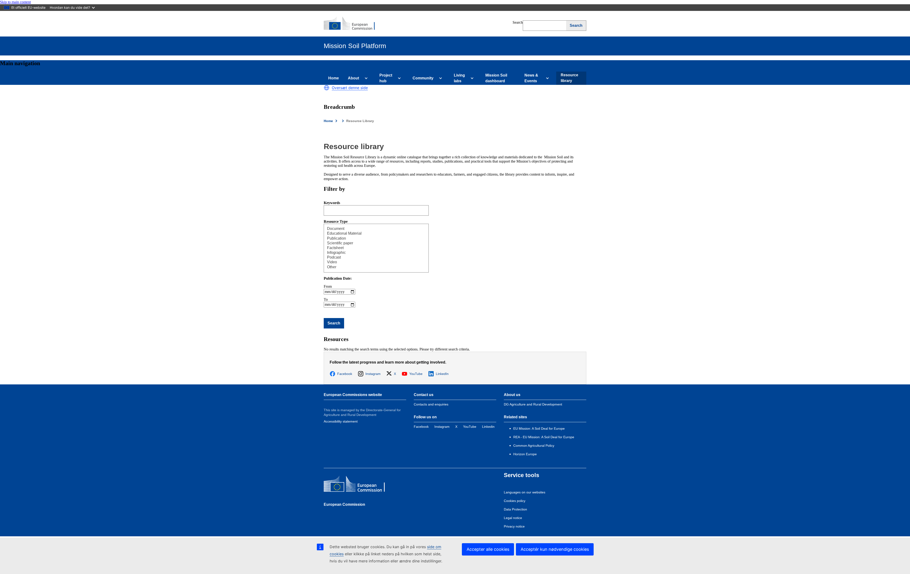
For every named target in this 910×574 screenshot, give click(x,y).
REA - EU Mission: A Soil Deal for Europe (543, 437)
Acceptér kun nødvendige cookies (555, 549)
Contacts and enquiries (431, 404)
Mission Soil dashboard (496, 78)
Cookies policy (514, 501)
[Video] (371, 262)
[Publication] (371, 238)
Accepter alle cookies (488, 549)
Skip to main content (15, 2)
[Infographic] (371, 253)
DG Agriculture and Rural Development (533, 404)
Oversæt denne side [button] (350, 88)
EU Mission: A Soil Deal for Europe (539, 428)
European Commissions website (353, 395)
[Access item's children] (365, 78)
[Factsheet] (371, 248)
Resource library (569, 78)
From (328, 286)
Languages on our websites (524, 492)
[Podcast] (371, 257)
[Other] (371, 267)
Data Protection (515, 509)
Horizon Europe (525, 454)
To (326, 299)
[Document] (371, 229)
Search (518, 22)
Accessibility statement (341, 421)
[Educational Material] (371, 233)
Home (333, 78)
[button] (326, 88)
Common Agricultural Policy (533, 445)
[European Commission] (352, 24)
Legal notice (513, 518)
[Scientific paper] (371, 243)
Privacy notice (514, 526)
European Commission (344, 504)
